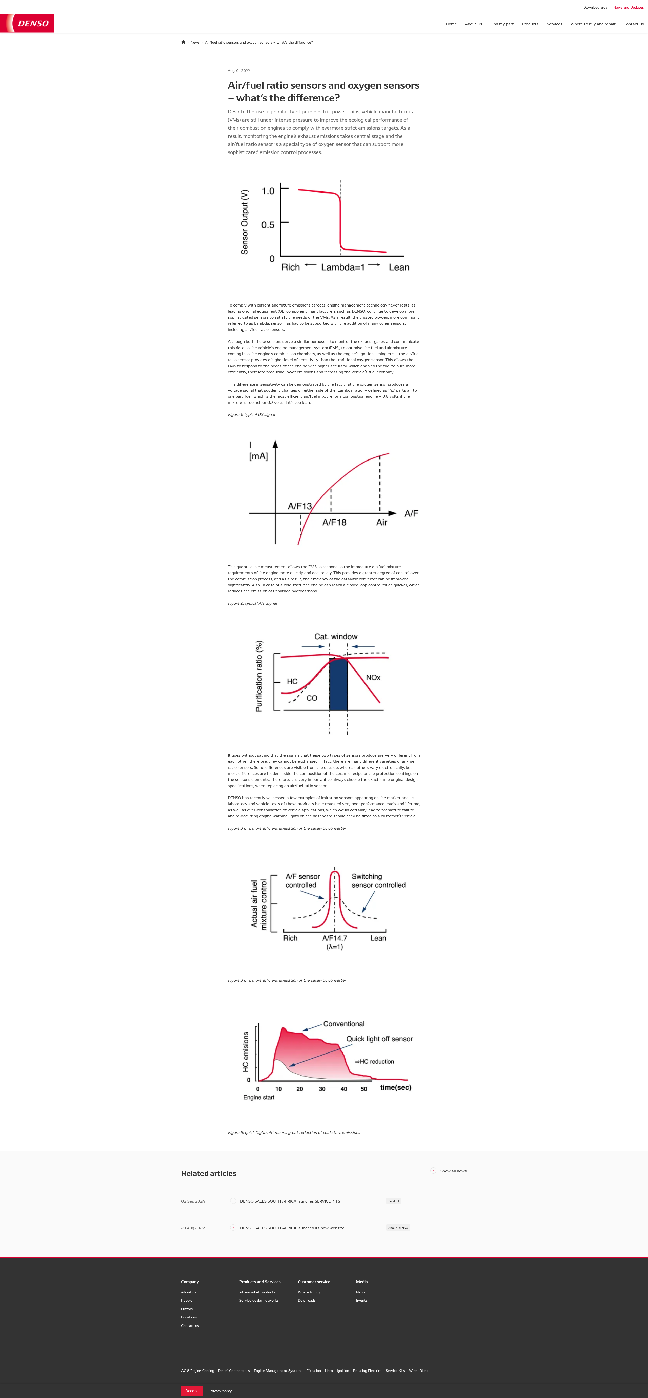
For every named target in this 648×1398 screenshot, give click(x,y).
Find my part (502, 23)
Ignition (343, 1370)
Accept (191, 1390)
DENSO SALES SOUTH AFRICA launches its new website (292, 1227)
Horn (329, 1370)
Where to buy (309, 1291)
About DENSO (398, 1227)
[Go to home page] (183, 42)
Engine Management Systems (278, 1370)
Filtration (314, 1370)
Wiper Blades (419, 1370)
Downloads (307, 1300)
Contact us (634, 23)
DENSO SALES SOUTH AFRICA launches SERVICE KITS (290, 1201)
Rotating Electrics (367, 1370)
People (186, 1300)
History (187, 1308)
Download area (595, 7)
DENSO (27, 23)
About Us (473, 23)
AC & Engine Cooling (197, 1370)
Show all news (453, 1170)
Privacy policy (221, 1390)
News (195, 42)
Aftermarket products (257, 1291)
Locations (189, 1316)
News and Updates (628, 7)
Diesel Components (234, 1370)
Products (530, 23)
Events (362, 1300)
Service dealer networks (259, 1300)
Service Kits (395, 1370)
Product (393, 1201)
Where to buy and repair (593, 23)
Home (451, 23)
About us (188, 1291)
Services (554, 23)
